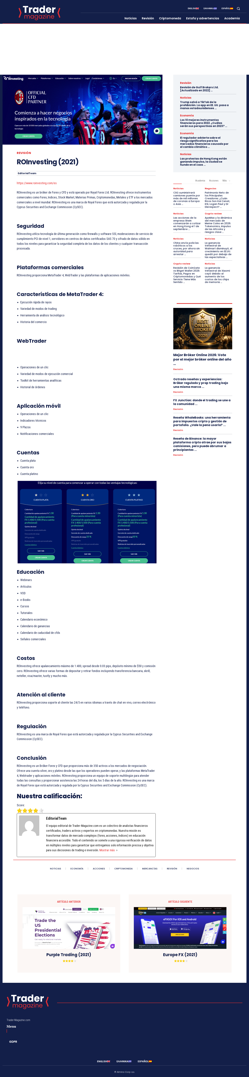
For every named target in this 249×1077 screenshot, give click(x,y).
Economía (187, 115)
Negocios (210, 188)
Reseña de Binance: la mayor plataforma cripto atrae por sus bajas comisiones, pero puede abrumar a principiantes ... (202, 444)
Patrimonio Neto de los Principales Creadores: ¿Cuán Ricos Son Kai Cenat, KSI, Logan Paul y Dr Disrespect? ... (217, 200)
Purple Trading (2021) (68, 955)
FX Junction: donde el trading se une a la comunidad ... (202, 402)
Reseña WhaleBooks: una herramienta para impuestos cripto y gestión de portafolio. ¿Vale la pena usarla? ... (202, 421)
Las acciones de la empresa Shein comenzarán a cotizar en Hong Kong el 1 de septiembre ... (187, 223)
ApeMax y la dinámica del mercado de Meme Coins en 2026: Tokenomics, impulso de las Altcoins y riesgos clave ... (218, 225)
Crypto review (213, 214)
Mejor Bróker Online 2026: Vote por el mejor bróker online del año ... (202, 359)
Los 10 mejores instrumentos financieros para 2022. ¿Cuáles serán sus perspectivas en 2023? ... (203, 123)
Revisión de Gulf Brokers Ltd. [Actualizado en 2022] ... (199, 89)
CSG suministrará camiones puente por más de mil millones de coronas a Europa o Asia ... (186, 198)
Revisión (24, 153)
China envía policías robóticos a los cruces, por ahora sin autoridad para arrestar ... (186, 248)
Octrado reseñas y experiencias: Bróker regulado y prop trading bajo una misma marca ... (200, 383)
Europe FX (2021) (180, 955)
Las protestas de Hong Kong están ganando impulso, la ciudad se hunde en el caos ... (203, 162)
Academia (200, 180)
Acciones (214, 180)
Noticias (185, 97)
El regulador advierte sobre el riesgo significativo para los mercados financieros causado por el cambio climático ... (204, 142)
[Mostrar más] (117, 850)
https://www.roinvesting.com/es (37, 183)
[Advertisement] (124, 49)
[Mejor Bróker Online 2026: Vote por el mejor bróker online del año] (202, 328)
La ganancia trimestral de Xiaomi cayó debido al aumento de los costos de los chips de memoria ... (217, 275)
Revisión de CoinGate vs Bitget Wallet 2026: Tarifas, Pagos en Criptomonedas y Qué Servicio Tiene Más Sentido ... (187, 275)
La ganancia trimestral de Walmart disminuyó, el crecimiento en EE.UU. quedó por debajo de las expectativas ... (218, 250)
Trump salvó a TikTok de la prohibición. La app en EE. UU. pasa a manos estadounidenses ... (204, 105)
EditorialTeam (27, 173)
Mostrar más (107, 850)
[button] (238, 8)
